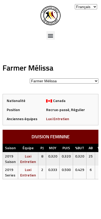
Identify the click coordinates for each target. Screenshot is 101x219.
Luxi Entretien (57, 118)
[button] (50, 35)
